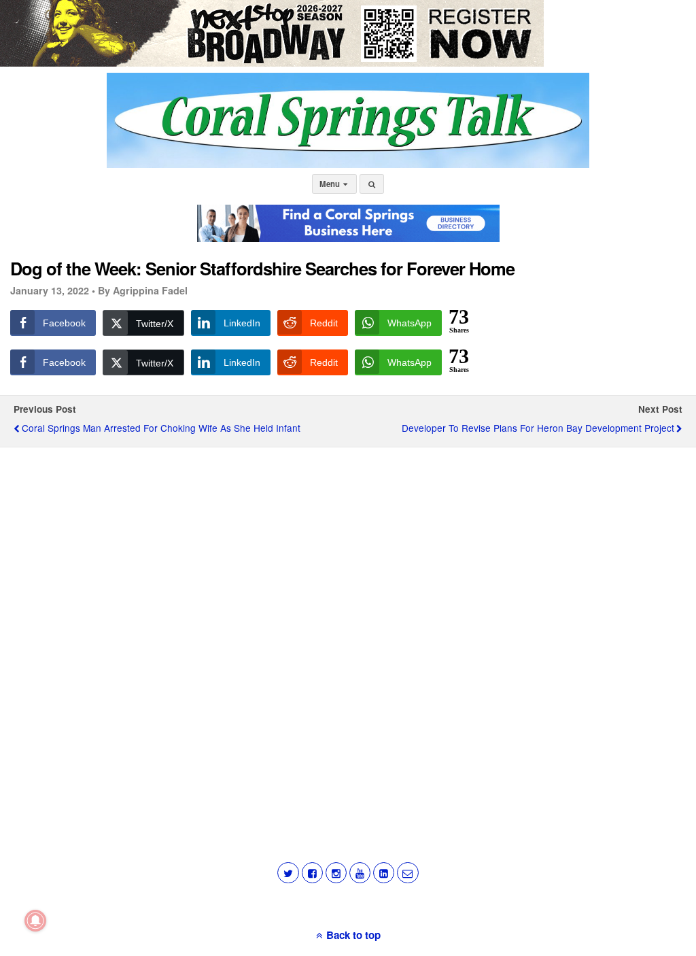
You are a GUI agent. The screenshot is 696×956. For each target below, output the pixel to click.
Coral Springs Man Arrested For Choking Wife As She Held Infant (161, 427)
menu (330, 184)
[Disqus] (348, 631)
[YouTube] (359, 872)
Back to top (353, 934)
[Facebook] (312, 872)
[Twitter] (287, 872)
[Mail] (407, 872)
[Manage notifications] (35, 921)
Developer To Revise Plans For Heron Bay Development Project (538, 427)
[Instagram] (336, 872)
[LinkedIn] (383, 872)
